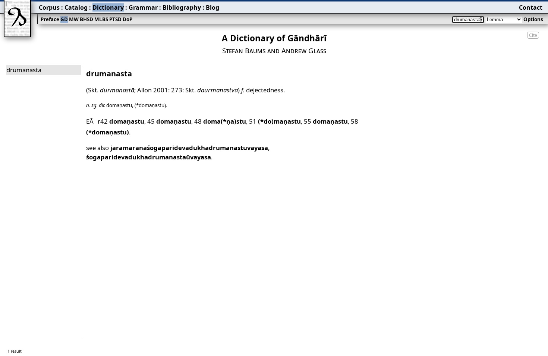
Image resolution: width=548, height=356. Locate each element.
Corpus (49, 7)
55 (326, 121)
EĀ (91, 121)
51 (275, 121)
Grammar (143, 7)
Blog (212, 7)
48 (220, 121)
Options (533, 19)
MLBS (101, 19)
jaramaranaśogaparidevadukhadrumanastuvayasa (189, 147)
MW (74, 19)
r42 (121, 121)
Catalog (76, 7)
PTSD (115, 19)
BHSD (86, 19)
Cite (533, 35)
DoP (127, 19)
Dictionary (108, 7)
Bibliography (182, 7)
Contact (530, 7)
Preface (50, 19)
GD (64, 19)
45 (169, 121)
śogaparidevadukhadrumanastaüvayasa (148, 157)
